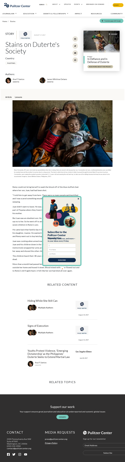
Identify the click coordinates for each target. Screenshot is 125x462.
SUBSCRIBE (62, 260)
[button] (62, 235)
